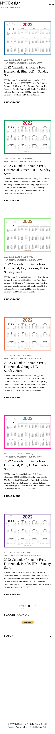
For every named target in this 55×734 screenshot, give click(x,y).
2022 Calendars (12, 60)
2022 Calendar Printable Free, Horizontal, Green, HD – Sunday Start (27, 170)
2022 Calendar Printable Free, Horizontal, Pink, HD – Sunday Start (26, 465)
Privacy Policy (41, 727)
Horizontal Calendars (16, 63)
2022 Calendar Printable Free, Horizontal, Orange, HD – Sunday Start (25, 367)
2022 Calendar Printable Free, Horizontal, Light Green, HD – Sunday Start (26, 268)
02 (29, 605)
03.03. (11, 28)
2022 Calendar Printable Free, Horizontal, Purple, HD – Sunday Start (27, 564)
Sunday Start (35, 63)
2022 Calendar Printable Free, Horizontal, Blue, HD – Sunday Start (26, 71)
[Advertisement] (27, 674)
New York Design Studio (25, 727)
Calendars (26, 60)
